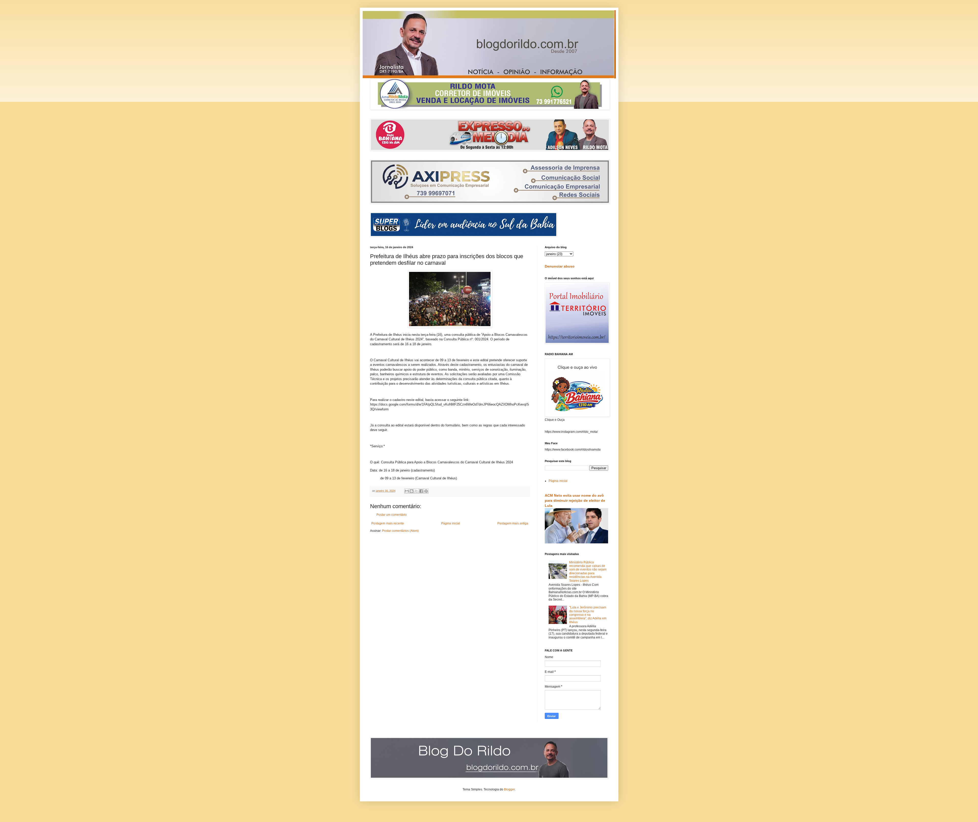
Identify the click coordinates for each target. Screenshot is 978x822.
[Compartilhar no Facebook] (421, 491)
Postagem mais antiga (512, 523)
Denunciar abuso (560, 266)
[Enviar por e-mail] (406, 491)
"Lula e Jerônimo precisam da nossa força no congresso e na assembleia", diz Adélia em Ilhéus (587, 615)
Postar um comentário (391, 515)
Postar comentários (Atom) (400, 531)
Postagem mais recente (387, 523)
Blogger (509, 789)
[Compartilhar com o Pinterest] (426, 491)
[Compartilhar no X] (416, 491)
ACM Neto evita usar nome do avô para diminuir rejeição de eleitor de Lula (575, 500)
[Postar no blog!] (411, 491)
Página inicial (450, 523)
